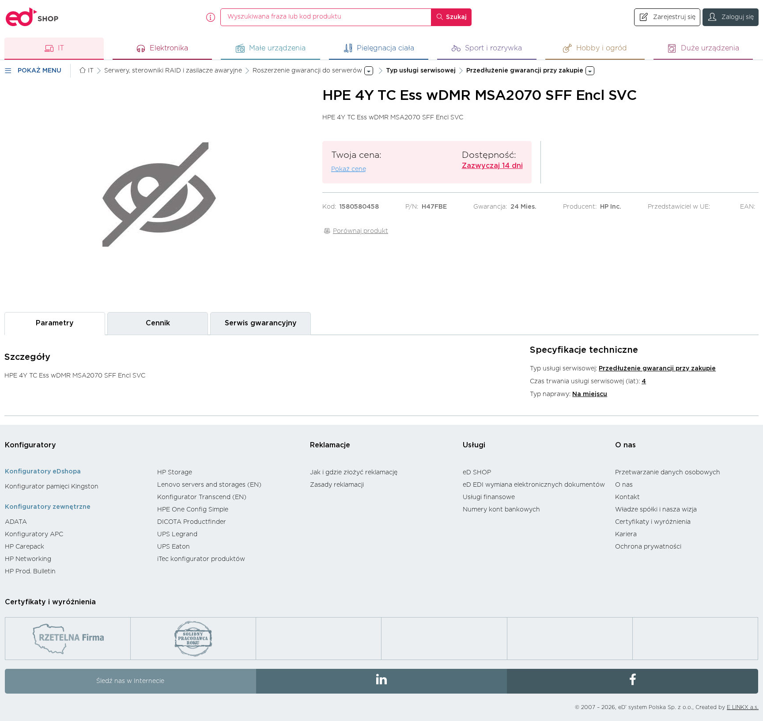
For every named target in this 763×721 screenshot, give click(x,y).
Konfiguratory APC (34, 534)
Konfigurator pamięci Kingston (51, 487)
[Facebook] (632, 681)
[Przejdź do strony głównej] (32, 17)
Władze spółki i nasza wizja (656, 510)
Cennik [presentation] (158, 323)
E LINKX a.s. (743, 707)
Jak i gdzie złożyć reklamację (353, 472)
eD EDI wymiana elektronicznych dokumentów (534, 485)
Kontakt (627, 497)
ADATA (16, 522)
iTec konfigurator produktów (201, 559)
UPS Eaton (173, 547)
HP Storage (174, 472)
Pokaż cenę (348, 169)
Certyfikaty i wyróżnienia (653, 522)
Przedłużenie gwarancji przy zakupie (657, 369)
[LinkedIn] (381, 681)
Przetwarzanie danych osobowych (667, 472)
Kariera (626, 534)
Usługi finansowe (489, 497)
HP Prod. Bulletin (30, 571)
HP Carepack (24, 547)
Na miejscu (589, 394)
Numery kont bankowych (501, 510)
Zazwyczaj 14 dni (492, 165)
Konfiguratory (30, 445)
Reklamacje (330, 445)
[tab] (54, 323)
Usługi (474, 445)
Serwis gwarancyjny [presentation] (261, 323)
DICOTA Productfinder (191, 522)
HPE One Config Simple (192, 510)
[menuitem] (76, 487)
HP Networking (28, 559)
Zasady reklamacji (337, 485)
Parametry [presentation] (55, 323)
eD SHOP (477, 472)
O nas (625, 445)
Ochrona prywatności (648, 547)
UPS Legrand (177, 534)
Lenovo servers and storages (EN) (209, 485)
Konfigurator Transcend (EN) (201, 497)
